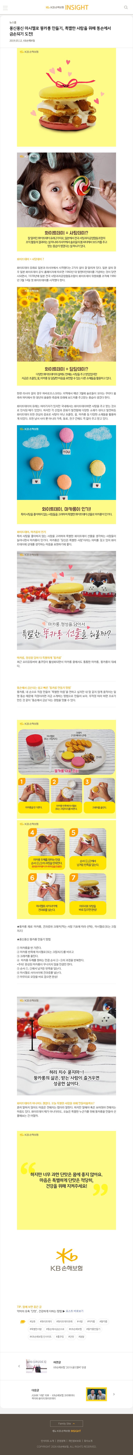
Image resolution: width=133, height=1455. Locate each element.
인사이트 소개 (47, 1441)
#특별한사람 (36, 1329)
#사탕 (80, 1321)
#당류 (32, 1321)
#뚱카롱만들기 (93, 1329)
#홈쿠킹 (60, 1336)
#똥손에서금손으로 (55, 1329)
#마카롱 (91, 1321)
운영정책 (61, 1441)
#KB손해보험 (75, 1329)
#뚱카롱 (103, 1321)
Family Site (64, 1423)
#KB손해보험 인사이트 (40, 1336)
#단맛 (71, 1336)
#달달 (81, 1336)
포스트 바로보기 (75, 1311)
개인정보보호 (74, 1441)
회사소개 (88, 1441)
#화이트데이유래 (64, 1321)
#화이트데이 (46, 1321)
